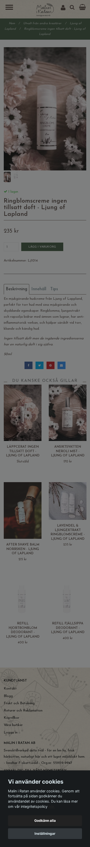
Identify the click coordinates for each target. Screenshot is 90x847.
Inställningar (45, 834)
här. (51, 806)
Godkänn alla (45, 821)
